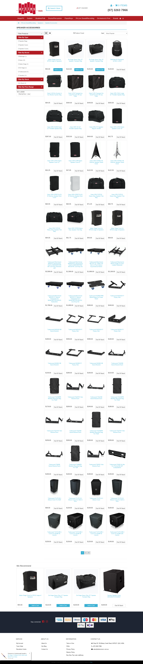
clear (29, 94)
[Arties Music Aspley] (29, 8)
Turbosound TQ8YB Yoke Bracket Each (96, 465)
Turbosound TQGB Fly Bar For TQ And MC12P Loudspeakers (117, 466)
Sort (102, 33)
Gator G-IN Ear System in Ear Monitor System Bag (54, 94)
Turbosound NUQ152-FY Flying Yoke (96, 330)
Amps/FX (20, 18)
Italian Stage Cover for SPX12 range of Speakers (54, 60)
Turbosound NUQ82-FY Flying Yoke (75, 364)
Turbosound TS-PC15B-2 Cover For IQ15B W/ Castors (75, 533)
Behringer (23, 56)
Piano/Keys (69, 18)
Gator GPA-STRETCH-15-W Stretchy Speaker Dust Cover (75, 196)
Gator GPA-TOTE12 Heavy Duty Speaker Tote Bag (117, 196)
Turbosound (24, 71)
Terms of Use (70, 643)
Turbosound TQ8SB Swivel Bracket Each (54, 465)
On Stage (23, 68)
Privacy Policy (70, 649)
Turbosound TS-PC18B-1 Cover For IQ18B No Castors (96, 533)
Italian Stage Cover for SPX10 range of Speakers (96, 229)
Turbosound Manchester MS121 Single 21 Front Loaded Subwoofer (117, 263)
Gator (22, 60)
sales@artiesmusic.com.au (101, 649)
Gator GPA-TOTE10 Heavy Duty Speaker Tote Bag (96, 196)
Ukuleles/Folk (40, 18)
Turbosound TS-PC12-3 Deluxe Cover (96, 499)
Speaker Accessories (51, 23)
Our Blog (43, 646)
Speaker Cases (23, 45)
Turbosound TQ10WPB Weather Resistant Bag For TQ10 (54, 398)
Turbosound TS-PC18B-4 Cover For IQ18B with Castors (117, 533)
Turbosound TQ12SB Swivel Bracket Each (96, 397)
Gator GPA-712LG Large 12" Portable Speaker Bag (117, 94)
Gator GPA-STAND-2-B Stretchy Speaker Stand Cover (96, 162)
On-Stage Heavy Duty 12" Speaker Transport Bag (75, 60)
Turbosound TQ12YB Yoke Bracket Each (54, 431)
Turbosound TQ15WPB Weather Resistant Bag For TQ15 (96, 432)
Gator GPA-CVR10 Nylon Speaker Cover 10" (117, 127)
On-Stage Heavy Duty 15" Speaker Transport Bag (96, 60)
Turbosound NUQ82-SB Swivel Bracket (96, 364)
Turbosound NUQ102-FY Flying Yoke (117, 296)
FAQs (68, 646)
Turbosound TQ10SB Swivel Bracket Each (117, 364)
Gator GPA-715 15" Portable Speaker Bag (75, 127)
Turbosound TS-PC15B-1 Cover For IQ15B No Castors (54, 533)
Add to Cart (58, 69)
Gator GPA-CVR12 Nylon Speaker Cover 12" (54, 161)
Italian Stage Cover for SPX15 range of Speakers (117, 229)
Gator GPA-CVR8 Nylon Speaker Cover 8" (75, 161)
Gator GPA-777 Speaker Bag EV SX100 (96, 127)
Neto (91, 662)
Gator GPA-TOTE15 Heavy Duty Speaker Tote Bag (54, 230)
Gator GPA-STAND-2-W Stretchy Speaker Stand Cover (117, 162)
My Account (19, 643)
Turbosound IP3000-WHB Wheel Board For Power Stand (96, 297)
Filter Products (23, 33)
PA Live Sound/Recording (85, 18)
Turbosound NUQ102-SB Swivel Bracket (54, 330)
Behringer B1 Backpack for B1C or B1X (117, 60)
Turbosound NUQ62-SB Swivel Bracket (54, 364)
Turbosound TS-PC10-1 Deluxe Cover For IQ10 (54, 499)
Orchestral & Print (103, 18)
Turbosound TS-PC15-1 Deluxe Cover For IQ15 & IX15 (117, 500)
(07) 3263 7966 (118, 10)
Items (122, 5)
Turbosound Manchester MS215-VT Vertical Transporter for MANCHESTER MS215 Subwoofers (54, 299)
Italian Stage (23, 64)
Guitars (29, 18)
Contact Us (44, 649)
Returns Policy (70, 652)
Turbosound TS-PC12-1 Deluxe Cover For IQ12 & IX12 (75, 500)
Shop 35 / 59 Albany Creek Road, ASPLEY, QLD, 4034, (108, 643)
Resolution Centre (21, 649)
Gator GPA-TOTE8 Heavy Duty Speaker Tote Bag (75, 229)
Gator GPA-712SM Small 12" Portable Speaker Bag (54, 127)
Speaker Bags (23, 41)
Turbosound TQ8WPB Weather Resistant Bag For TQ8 (75, 466)
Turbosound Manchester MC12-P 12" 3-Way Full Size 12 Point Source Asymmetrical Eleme (96, 264)
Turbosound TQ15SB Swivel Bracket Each (75, 431)
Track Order (19, 646)
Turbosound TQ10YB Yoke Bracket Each (75, 397)
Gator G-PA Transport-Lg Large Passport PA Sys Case (75, 95)
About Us (44, 643)
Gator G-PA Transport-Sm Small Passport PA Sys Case (96, 95)
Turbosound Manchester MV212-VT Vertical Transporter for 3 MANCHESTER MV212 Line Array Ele (75, 299)
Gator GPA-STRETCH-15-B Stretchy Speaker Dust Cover (54, 196)
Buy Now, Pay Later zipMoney (74, 655)
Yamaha (22, 75)
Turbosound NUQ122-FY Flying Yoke (75, 330)
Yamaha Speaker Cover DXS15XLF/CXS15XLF (114, 596)
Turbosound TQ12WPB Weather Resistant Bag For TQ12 (117, 398)
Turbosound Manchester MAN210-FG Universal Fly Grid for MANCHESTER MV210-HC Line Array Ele (75, 264)
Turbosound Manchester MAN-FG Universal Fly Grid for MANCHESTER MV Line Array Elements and (54, 265)
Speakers (40, 23)
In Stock (22, 83)
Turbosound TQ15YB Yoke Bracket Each (117, 431)
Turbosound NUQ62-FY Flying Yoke (117, 330)
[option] (30, 588)
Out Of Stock (121, 69)
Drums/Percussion (55, 18)
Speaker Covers (23, 48)
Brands (115, 18)
